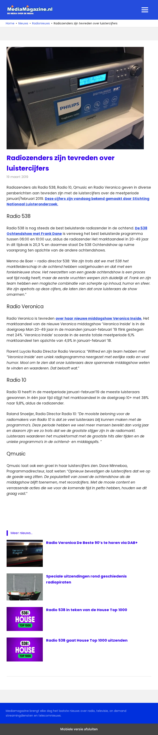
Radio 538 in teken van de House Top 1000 (86, 609)
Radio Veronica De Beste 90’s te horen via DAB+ (92, 542)
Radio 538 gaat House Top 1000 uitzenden (87, 640)
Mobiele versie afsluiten (79, 729)
